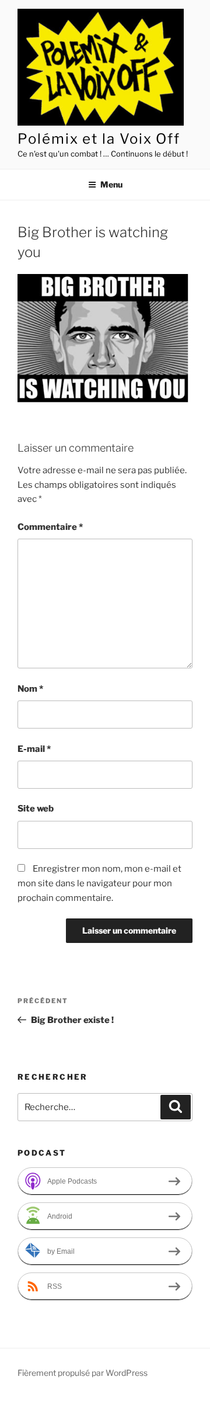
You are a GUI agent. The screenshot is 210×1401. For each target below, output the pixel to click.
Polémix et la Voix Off (99, 138)
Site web (36, 808)
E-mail (34, 749)
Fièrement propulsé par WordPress (83, 1373)
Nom (30, 689)
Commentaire (50, 527)
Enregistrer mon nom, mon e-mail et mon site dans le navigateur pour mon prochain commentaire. (99, 883)
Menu (111, 184)
